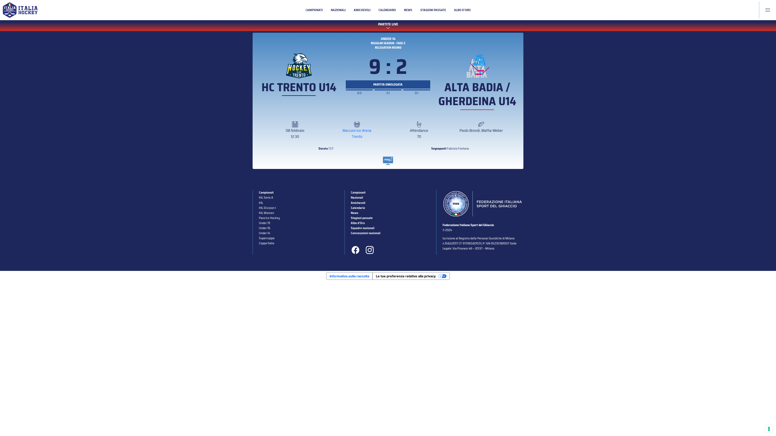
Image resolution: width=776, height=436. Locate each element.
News (408, 10)
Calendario (387, 10)
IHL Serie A (266, 197)
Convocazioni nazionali (366, 233)
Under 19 (264, 222)
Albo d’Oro (462, 10)
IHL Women (266, 212)
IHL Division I (267, 207)
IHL (261, 202)
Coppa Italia (266, 243)
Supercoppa (266, 238)
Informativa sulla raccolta (349, 276)
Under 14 (388, 39)
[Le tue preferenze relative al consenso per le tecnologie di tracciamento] (769, 429)
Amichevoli (362, 10)
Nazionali (338, 10)
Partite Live (388, 24)
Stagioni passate (433, 10)
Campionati (314, 10)
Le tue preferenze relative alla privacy (406, 276)
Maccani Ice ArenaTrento (357, 133)
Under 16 (264, 228)
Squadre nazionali (362, 228)
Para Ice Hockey (269, 217)
